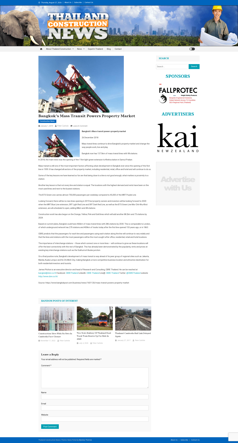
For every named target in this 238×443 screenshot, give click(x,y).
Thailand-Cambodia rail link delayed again (133, 335)
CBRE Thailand (93, 273)
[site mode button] (192, 49)
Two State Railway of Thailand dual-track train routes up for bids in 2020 (94, 336)
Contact (118, 49)
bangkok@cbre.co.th (47, 273)
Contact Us (89, 2)
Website (44, 415)
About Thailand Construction (58, 49)
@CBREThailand (133, 273)
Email (43, 404)
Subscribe (78, 2)
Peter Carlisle (62, 126)
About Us (67, 2)
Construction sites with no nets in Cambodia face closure (55, 335)
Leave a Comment (80, 126)
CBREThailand (72, 273)
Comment (46, 365)
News (79, 49)
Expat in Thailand (95, 49)
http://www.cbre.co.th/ (48, 276)
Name (43, 392)
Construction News (47, 121)
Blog (109, 49)
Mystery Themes (85, 440)
